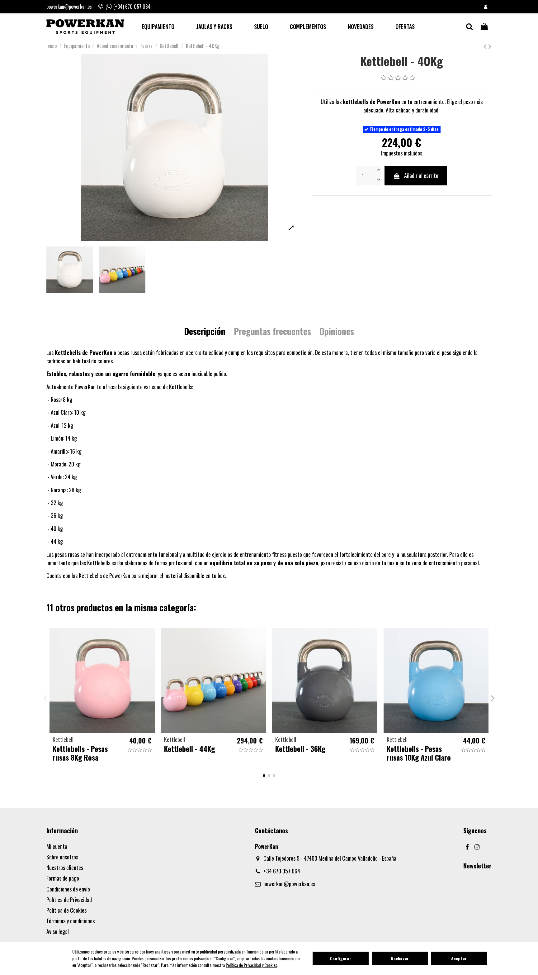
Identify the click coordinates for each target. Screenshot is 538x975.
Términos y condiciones (70, 921)
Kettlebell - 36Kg (300, 748)
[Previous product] (486, 45)
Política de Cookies (66, 910)
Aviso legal (57, 931)
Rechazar (400, 958)
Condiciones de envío (68, 889)
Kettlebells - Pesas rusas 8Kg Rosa (80, 753)
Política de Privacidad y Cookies (251, 965)
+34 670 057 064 (281, 871)
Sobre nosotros (62, 857)
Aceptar (459, 958)
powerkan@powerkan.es (69, 6)
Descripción (204, 332)
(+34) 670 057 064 (132, 6)
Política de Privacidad (69, 900)
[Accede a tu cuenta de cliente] (485, 6)
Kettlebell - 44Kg (189, 748)
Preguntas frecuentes (272, 332)
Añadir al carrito (421, 175)
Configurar (340, 958)
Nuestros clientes (64, 867)
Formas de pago (62, 878)
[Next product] (490, 45)
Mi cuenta (56, 846)
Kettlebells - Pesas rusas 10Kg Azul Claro (419, 753)
